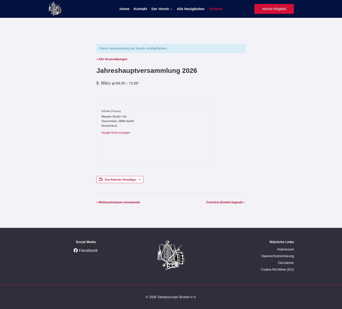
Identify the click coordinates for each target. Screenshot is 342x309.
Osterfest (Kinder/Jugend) (225, 202)
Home (124, 9)
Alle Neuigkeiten (190, 9)
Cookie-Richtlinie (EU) (277, 269)
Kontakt (140, 9)
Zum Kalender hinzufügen (120, 179)
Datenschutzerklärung (277, 256)
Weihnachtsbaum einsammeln (118, 202)
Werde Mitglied (274, 9)
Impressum (285, 249)
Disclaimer (286, 263)
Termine (215, 9)
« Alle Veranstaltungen (111, 59)
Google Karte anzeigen (115, 132)
